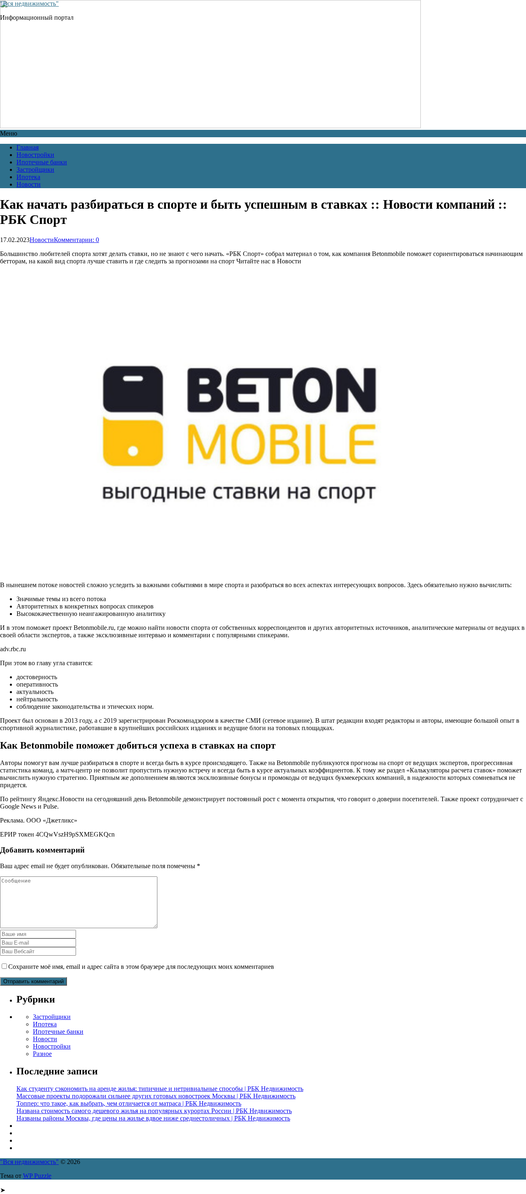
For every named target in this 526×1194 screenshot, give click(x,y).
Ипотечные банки (41, 162)
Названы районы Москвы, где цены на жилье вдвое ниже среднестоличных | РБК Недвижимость (153, 1118)
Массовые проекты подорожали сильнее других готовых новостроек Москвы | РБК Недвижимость (155, 1096)
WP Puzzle (37, 1175)
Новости (28, 184)
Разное (42, 1053)
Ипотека (28, 176)
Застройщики (35, 169)
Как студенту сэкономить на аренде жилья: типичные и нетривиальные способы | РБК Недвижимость (159, 1088)
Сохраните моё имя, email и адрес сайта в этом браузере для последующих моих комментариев (141, 966)
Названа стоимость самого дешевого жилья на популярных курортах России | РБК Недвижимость (154, 1110)
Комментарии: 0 (76, 239)
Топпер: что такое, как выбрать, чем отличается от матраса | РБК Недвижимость (128, 1103)
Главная (27, 147)
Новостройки (35, 154)
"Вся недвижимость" (29, 3)
